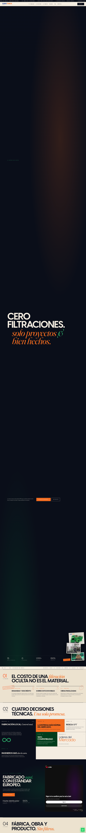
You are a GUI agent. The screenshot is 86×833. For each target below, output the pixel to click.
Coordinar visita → (8, 794)
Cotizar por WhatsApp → (43, 499)
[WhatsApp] (83, 830)
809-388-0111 (55, 499)
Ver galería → (67, 659)
